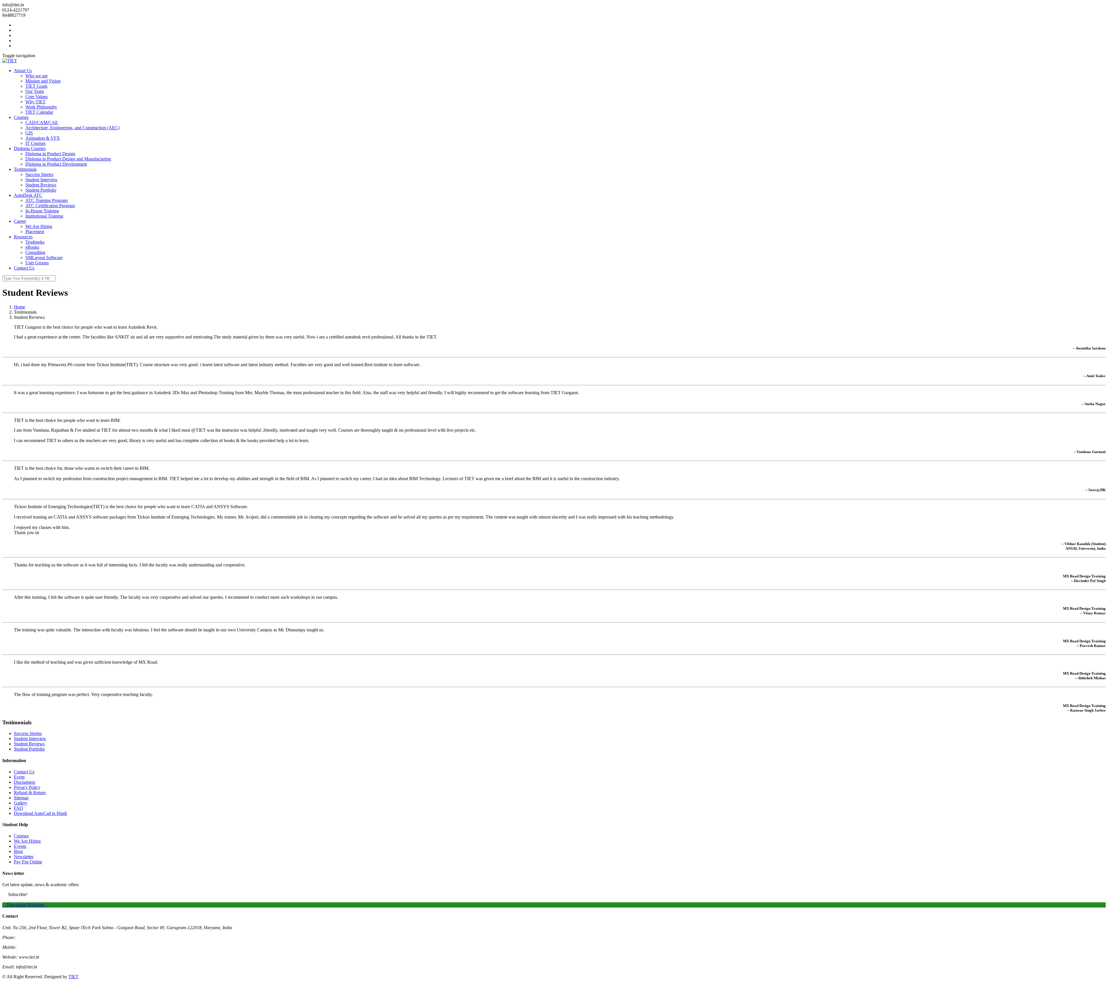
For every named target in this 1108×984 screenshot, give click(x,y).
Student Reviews (40, 184)
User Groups (37, 262)
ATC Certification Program (50, 205)
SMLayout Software (44, 257)
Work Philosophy (41, 106)
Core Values (36, 96)
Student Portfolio (40, 190)
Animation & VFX (42, 138)
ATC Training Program (46, 200)
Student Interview (41, 179)
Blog (18, 851)
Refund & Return (30, 792)
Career (20, 221)
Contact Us (24, 267)
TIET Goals (36, 86)
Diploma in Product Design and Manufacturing (68, 158)
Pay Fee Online (28, 861)
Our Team (34, 91)
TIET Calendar (39, 112)
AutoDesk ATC (28, 195)
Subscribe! (17, 894)
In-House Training (42, 210)
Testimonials (25, 169)
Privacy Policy (27, 787)
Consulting (35, 252)
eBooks (32, 247)
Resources (23, 236)
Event (19, 777)
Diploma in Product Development (56, 164)
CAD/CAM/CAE (41, 122)
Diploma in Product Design (50, 153)
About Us (23, 70)
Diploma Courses (30, 148)
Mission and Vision (43, 80)
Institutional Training (44, 216)
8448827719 (29, 947)
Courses (21, 117)
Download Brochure (25, 904)
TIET (73, 976)
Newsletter (23, 856)
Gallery (20, 802)
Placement (34, 231)
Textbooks (34, 242)
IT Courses (35, 143)
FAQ (18, 808)
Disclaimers (24, 782)
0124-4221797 (30, 937)
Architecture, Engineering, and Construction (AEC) (72, 127)
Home (19, 306)
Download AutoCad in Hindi (40, 813)
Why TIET (35, 101)
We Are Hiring (38, 226)
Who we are (36, 75)
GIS (29, 132)
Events (20, 846)
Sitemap (21, 797)
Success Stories (39, 174)
